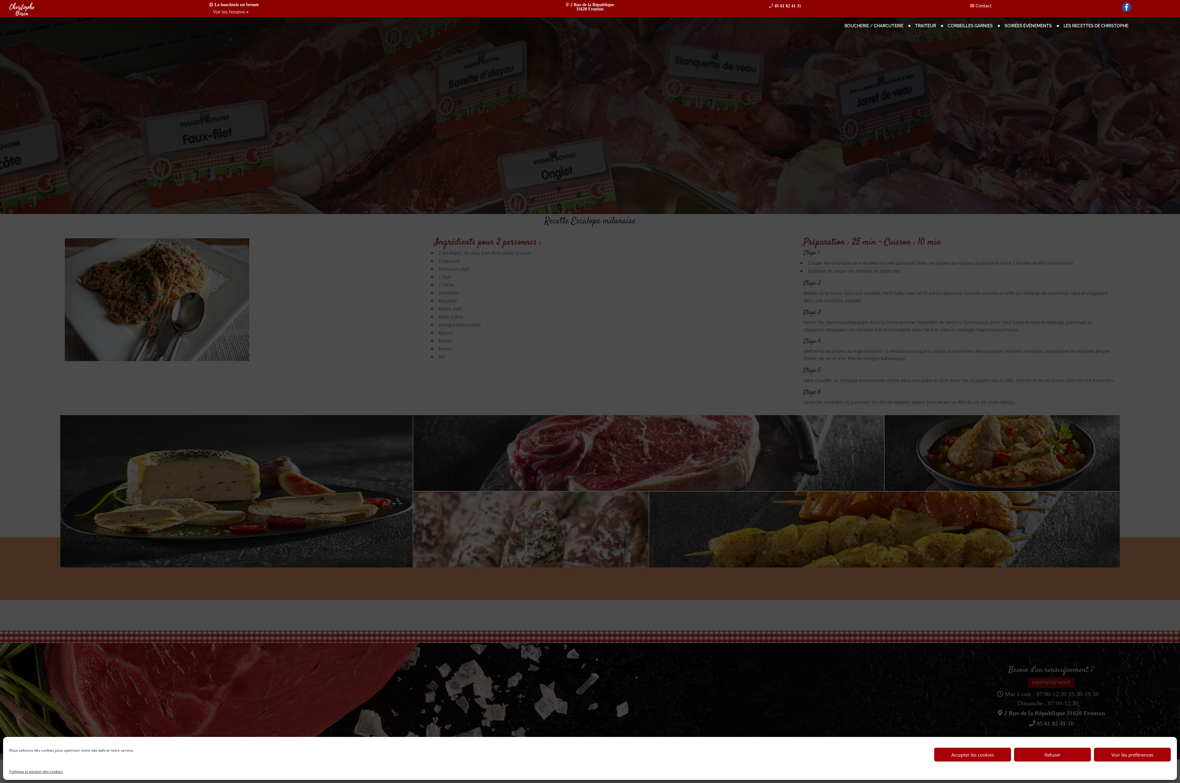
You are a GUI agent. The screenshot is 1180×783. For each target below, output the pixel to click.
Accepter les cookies (972, 755)
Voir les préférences (1132, 755)
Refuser (1052, 755)
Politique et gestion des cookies (36, 771)
